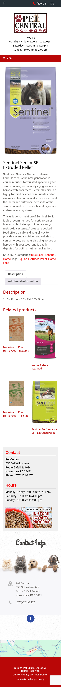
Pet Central (30, 23)
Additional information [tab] (23, 281)
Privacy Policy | (39, 674)
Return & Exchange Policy (30, 679)
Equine (23, 259)
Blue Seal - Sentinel (43, 254)
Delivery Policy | (22, 674)
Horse (7, 259)
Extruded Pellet (37, 259)
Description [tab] (15, 274)
